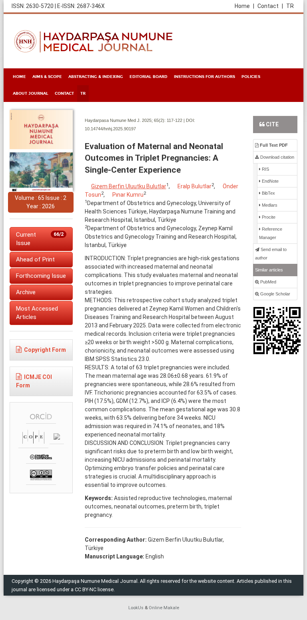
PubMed (267, 281)
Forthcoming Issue (41, 275)
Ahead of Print (35, 259)
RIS (265, 169)
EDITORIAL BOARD (148, 76)
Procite (268, 217)
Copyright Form (45, 350)
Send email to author (271, 253)
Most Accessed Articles (37, 313)
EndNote (270, 181)
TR (290, 6)
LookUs (136, 607)
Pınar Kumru (128, 194)
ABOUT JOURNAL (30, 93)
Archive (26, 292)
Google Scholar (274, 293)
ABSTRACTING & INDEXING (95, 76)
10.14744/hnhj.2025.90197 (110, 128)
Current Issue (40, 239)
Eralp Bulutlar (194, 186)
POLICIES (250, 76)
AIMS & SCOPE (47, 76)
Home (244, 6)
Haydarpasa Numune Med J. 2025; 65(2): (125, 120)
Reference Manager (270, 233)
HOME (19, 76)
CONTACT (64, 93)
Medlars (269, 205)
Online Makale (164, 607)
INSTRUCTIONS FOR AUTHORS (204, 76)
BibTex (268, 193)
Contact (270, 6)
